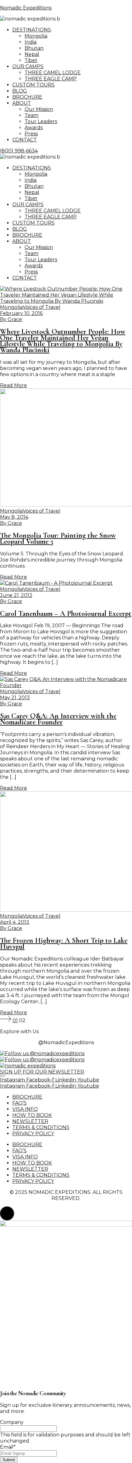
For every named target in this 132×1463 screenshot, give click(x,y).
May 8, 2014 (14, 517)
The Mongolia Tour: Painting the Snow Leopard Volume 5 (58, 538)
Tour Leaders (41, 121)
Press (31, 134)
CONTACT (24, 140)
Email (8, 1447)
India (31, 42)
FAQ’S (19, 1103)
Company (12, 1422)
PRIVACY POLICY (33, 1133)
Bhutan (34, 48)
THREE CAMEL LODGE (53, 72)
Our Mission (39, 109)
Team (31, 115)
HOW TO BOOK (32, 1115)
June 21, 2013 (16, 595)
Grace (11, 319)
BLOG (19, 91)
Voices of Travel (41, 307)
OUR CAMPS (28, 66)
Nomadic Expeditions (26, 8)
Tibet (31, 60)
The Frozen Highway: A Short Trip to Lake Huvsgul (63, 943)
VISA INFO (25, 1109)
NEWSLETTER (30, 1121)
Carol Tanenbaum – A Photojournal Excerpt (65, 613)
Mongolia (36, 36)
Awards (34, 127)
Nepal (32, 54)
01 (15, 1020)
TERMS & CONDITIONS (40, 1127)
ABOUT (21, 103)
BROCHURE (27, 97)
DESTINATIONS (31, 30)
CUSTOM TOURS (33, 85)
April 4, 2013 (14, 922)
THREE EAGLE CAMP (51, 79)
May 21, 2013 (15, 697)
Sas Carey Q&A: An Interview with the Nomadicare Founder (58, 718)
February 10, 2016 (21, 313)
